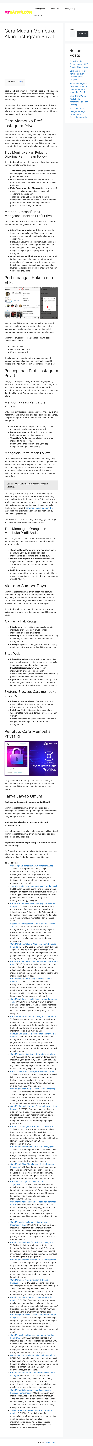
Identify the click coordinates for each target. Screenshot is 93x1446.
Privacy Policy (69, 8)
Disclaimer (38, 15)
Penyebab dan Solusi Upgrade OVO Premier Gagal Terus (79, 64)
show (20, 82)
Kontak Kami (55, 8)
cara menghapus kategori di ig (40, 508)
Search (73, 29)
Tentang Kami (39, 8)
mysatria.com (49, 1442)
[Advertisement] (31, 59)
